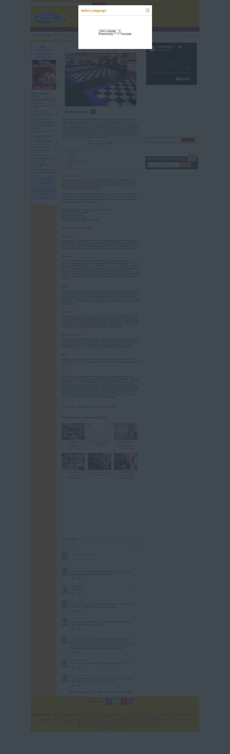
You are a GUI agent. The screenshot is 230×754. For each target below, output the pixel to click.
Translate (126, 34)
